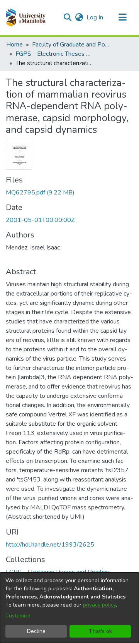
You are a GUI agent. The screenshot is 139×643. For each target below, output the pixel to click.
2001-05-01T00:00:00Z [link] (40, 220)
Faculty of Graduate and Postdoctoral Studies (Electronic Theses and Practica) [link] (70, 44)
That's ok (100, 631)
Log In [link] (95, 17)
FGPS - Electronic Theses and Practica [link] (54, 54)
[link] (40, 192)
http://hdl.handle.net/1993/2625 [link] (50, 544)
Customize (18, 615)
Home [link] (14, 44)
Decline (36, 631)
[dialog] (69, 608)
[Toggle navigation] (122, 17)
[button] (26, 17)
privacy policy (99, 605)
